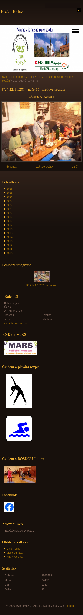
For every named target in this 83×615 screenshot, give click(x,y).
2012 (10, 245)
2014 (29, 76)
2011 (9, 249)
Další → (76, 166)
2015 (10, 233)
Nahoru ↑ (71, 605)
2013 (10, 241)
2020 (10, 213)
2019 (10, 217)
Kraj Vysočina (15, 556)
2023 (10, 200)
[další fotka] (75, 131)
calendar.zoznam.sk (15, 323)
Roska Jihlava (13, 11)
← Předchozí (9, 166)
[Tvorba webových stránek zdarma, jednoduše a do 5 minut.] (30, 606)
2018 (10, 221)
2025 (10, 192)
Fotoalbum (17, 76)
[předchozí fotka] (8, 131)
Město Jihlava (15, 552)
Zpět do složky (44, 166)
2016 (10, 229)
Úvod (5, 76)
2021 (10, 208)
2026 (10, 188)
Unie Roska (13, 548)
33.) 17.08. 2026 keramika (41, 285)
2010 (10, 253)
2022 (10, 204)
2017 (10, 225)
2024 (10, 196)
